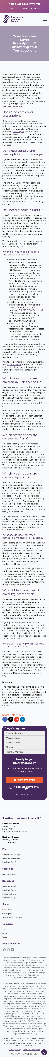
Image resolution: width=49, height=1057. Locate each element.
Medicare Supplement (11, 858)
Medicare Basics (9, 886)
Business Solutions (9, 874)
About (5, 929)
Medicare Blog (8, 897)
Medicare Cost (13, 738)
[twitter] (10, 719)
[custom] (16, 719)
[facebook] (5, 719)
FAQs (4, 937)
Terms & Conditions (31, 1050)
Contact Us (7, 910)
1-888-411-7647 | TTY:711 (24, 4)
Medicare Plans (13, 742)
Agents (5, 933)
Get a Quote (7, 913)
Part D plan (18, 132)
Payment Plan (14, 365)
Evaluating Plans (9, 894)
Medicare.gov (10, 991)
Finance (9, 747)
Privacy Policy (15, 1050)
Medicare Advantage (11, 854)
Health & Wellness (14, 751)
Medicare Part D (9, 862)
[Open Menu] (45, 19)
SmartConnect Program (12, 917)
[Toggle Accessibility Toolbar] (44, 1052)
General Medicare (14, 733)
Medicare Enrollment (11, 890)
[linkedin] (22, 719)
